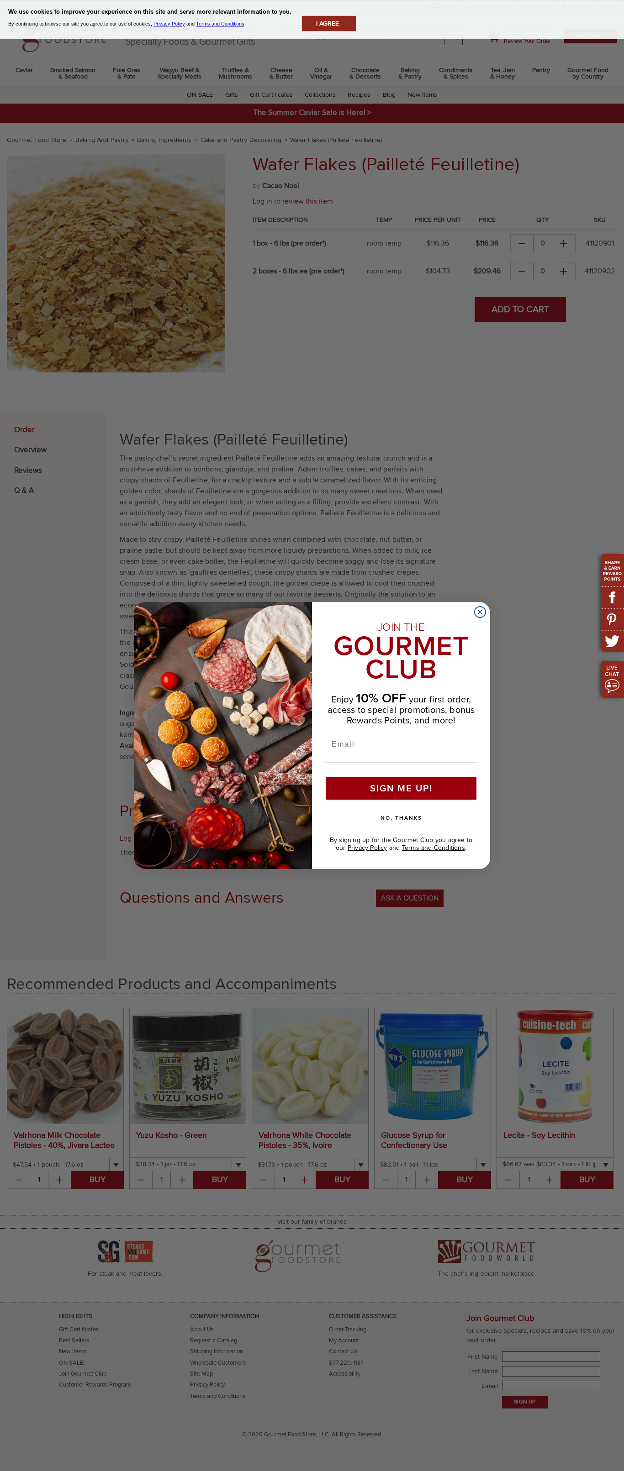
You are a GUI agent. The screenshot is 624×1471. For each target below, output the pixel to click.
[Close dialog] (480, 612)
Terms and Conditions (433, 848)
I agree (327, 23)
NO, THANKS (401, 818)
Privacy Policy (367, 848)
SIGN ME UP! (401, 788)
